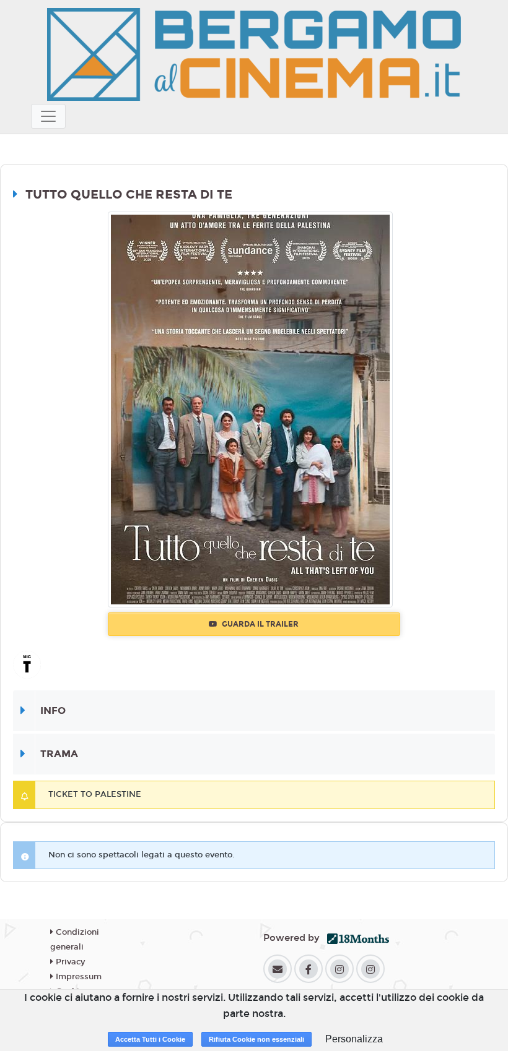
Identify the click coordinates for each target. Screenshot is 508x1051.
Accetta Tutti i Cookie (150, 1039)
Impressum (77, 977)
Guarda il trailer (259, 624)
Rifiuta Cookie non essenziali (256, 1039)
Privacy (69, 962)
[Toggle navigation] (48, 116)
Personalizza (354, 1039)
